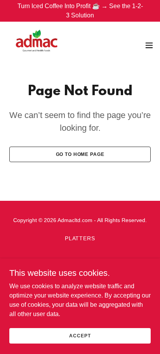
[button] (149, 45)
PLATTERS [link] (80, 238)
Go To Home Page (80, 154)
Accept (79, 335)
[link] (36, 45)
